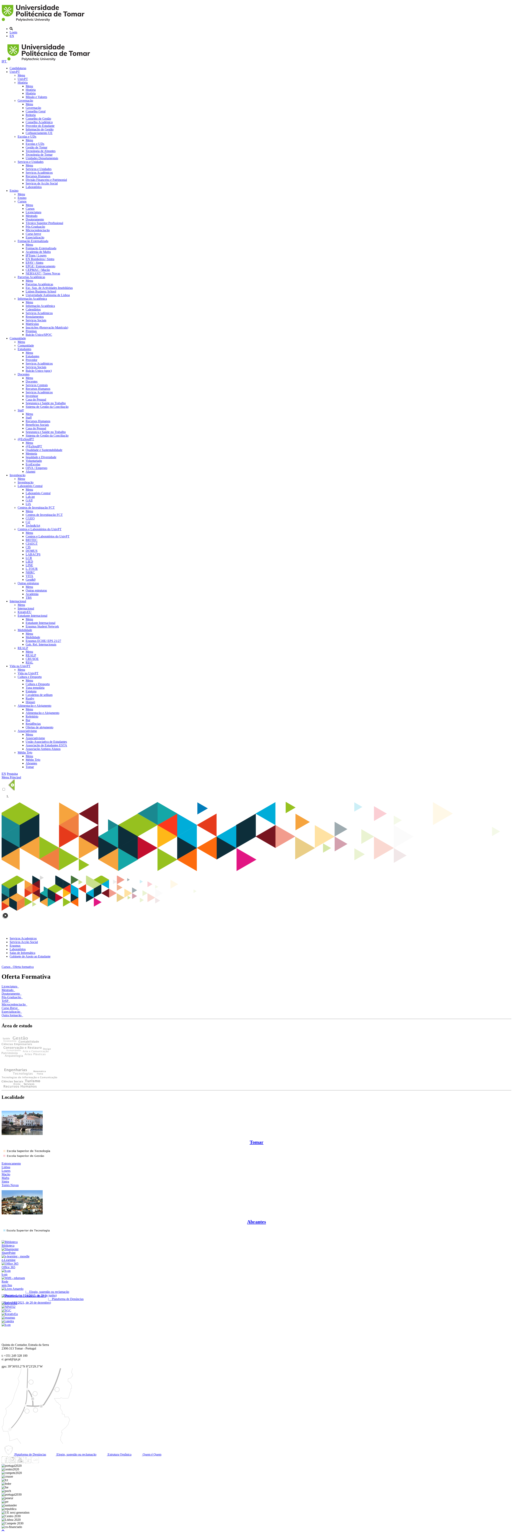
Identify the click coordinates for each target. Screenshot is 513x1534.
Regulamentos (35, 316)
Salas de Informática (22, 952)
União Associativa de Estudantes (46, 741)
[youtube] (20, 1462)
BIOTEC (31, 540)
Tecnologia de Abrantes (41, 151)
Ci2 (28, 522)
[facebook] (5, 1462)
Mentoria (31, 453)
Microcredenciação (38, 230)
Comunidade (18, 338)
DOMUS (31, 550)
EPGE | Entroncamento (40, 266)
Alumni (30, 471)
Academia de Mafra (38, 252)
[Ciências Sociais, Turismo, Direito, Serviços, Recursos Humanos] (21, 1086)
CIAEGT (32, 543)
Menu (21, 75)
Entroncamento (11, 1163)
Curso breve (33, 234)
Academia (32, 594)
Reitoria (31, 115)
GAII (29, 500)
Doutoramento (35, 219)
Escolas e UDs (27, 136)
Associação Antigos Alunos (43, 749)
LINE (29, 565)
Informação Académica (32, 298)
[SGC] (6, 1310)
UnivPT (15, 71)
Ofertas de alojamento (39, 727)
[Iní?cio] (44, 22)
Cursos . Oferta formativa (18, 967)
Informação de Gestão (40, 129)
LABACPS (33, 554)
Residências (33, 723)
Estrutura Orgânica (119, 1454)
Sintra (5, 1181)
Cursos (22, 201)
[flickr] (35, 1462)
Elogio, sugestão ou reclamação (76, 1454)
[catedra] (8, 1321)
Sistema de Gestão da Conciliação (47, 406)
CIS (28, 547)
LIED (29, 561)
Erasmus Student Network (42, 626)
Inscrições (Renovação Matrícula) (47, 327)
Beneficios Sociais (37, 424)
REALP (23, 648)
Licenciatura (33, 212)
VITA (29, 576)
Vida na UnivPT (20, 666)
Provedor (31, 360)
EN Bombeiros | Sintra (40, 259)
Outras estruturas (28, 583)
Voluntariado (34, 460)
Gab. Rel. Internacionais (41, 644)
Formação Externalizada (33, 241)
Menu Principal (11, 777)
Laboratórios (34, 187)
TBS (29, 597)
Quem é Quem (151, 1454)
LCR (29, 558)
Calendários (33, 309)
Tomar (30, 767)
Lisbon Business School (41, 291)
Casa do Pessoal (36, 399)
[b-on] (6, 1324)
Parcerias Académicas (31, 277)
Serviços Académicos (39, 172)
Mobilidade (25, 630)
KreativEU (24, 612)
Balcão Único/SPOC (39, 334)
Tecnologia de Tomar (39, 154)
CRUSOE (32, 659)
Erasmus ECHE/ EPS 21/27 (43, 641)
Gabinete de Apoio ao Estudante (30, 956)
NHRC (30, 572)
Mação (6, 1174)
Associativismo (27, 731)
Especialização (35, 237)
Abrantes (31, 763)
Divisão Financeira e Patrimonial (46, 179)
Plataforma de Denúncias (30, 1454)
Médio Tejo (25, 752)
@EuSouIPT (26, 439)
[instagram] (12, 1462)
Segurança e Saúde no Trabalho (46, 403)
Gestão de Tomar (36, 147)
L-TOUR (32, 568)
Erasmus (15, 945)
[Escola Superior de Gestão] (23, 1156)
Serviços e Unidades (30, 161)
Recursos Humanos (38, 176)
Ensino (14, 190)
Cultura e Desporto (30, 677)
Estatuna (31, 691)
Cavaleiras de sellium (39, 695)
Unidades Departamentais (42, 158)
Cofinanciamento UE (39, 133)
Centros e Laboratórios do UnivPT (40, 529)
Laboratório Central (30, 486)
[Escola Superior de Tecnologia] (26, 1152)
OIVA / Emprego (36, 468)
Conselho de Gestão (38, 118)
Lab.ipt (30, 496)
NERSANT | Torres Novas (43, 273)
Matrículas (32, 324)
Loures (6, 1170)
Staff (21, 410)
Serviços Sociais (36, 320)
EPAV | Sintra (34, 262)
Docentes (23, 374)
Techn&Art (33, 525)
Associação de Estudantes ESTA (46, 745)
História (23, 82)
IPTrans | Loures (36, 255)
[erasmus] (8, 1317)
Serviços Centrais (37, 385)
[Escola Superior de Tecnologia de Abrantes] (26, 1231)
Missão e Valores (36, 97)
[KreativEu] (10, 1314)
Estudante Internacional (32, 615)
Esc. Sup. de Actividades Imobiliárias (49, 288)
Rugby (30, 698)
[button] (3, 1530)
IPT (4, 61)
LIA (28, 504)
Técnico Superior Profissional (44, 223)
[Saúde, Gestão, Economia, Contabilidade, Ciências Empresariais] (20, 1044)
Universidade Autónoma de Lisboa (48, 295)
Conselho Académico (39, 122)
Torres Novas (10, 1185)
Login (13, 32)
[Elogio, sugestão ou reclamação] (12, 1288)
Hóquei (30, 702)
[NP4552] (8, 1306)
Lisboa (6, 1167)
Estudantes (24, 349)
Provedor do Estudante (40, 125)
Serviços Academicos (23, 938)
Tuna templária (35, 687)
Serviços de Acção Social (42, 183)
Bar (28, 720)
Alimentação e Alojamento (34, 705)
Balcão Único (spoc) (39, 370)
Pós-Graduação (35, 226)
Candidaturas (18, 68)
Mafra (5, 1178)
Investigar (32, 396)
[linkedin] (27, 1462)
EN (12, 36)
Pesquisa (12, 773)
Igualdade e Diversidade (41, 457)
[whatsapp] (43, 1462)
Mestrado (31, 216)
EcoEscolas (33, 464)
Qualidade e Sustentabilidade (44, 450)
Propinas (31, 331)
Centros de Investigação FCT (36, 507)
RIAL (29, 662)
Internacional (18, 601)
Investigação (17, 475)
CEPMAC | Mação (38, 270)
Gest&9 (30, 579)
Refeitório (32, 716)
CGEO (30, 518)
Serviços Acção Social (24, 942)
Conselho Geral (35, 111)
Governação (25, 100)
